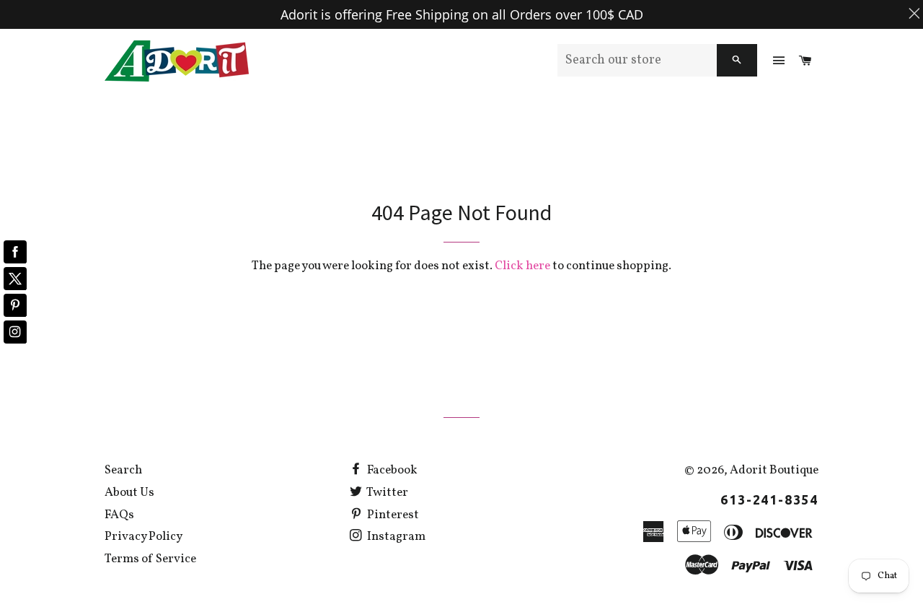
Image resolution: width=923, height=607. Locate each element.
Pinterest (392, 515)
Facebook (391, 470)
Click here (522, 266)
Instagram (395, 536)
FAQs (119, 515)
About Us (129, 492)
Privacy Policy (143, 536)
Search (123, 470)
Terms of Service (150, 559)
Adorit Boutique (774, 470)
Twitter (386, 492)
